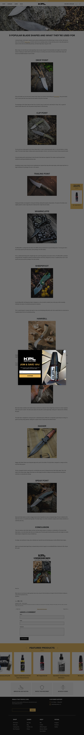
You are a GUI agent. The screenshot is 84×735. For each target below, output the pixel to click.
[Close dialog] (64, 351)
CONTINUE (30, 376)
